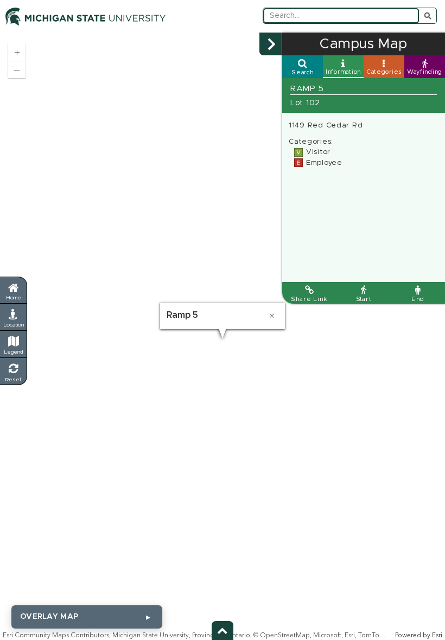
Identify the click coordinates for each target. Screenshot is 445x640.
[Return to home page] (13, 290)
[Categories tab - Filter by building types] (384, 66)
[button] (270, 44)
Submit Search (427, 15)
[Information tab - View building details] (343, 66)
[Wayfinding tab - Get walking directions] (424, 66)
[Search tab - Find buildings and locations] (302, 66)
